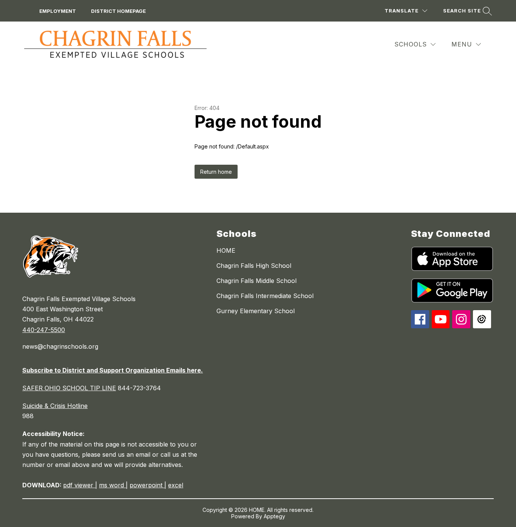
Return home (216, 171)
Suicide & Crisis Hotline (55, 406)
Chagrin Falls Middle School (256, 280)
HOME (225, 250)
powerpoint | (148, 485)
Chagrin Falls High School (253, 265)
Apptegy (274, 516)
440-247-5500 (43, 330)
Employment (57, 11)
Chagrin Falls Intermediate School (265, 296)
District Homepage (118, 11)
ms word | (113, 485)
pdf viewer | (80, 485)
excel (175, 485)
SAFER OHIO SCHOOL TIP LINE (69, 388)
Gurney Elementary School (255, 311)
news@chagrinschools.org (60, 346)
